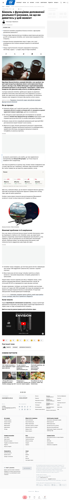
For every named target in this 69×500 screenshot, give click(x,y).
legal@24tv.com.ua (52, 478)
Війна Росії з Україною (31, 418)
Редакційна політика (39, 400)
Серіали (27, 444)
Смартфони (43, 2)
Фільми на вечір (29, 441)
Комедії (27, 442)
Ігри (58, 409)
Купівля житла (7, 454)
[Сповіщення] (68, 3)
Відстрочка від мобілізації (53, 427)
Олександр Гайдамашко (12, 21)
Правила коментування (51, 410)
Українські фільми (30, 439)
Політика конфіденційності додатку (50, 404)
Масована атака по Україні (31, 427)
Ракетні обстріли (29, 420)
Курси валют (7, 439)
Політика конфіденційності (50, 396)
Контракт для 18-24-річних (53, 425)
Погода (5, 429)
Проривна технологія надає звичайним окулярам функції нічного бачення (21, 101)
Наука (24, 2)
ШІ (28, 2)
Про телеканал (38, 402)
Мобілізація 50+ (50, 421)
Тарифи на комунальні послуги (11, 442)
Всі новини (7, 418)
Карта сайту (59, 407)
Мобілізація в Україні (52, 418)
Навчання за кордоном (52, 444)
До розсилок (27, 468)
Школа (48, 439)
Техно (3, 6)
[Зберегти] (41, 54)
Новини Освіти (51, 435)
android (39, 485)
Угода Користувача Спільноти (50, 407)
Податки (6, 444)
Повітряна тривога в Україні (32, 425)
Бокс (27, 452)
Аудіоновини (7, 427)
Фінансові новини (8, 441)
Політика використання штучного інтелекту (50, 400)
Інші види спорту (29, 460)
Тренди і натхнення (8, 456)
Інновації (18, 2)
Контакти (59, 398)
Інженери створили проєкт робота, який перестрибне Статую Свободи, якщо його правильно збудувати (22, 295)
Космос (32, 2)
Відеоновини (7, 425)
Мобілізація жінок (51, 423)
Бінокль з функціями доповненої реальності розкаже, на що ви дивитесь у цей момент (28, 6)
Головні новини (7, 420)
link (19, 407)
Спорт (27, 451)
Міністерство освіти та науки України (55, 437)
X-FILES (37, 2)
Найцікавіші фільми (30, 437)
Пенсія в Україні (7, 446)
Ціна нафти (6, 437)
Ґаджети (50, 2)
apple (47, 485)
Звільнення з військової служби (54, 420)
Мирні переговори (30, 423)
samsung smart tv (62, 485)
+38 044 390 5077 (23, 398)
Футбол (27, 454)
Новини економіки (9, 435)
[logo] (10, 2)
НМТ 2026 (49, 441)
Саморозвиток (50, 442)
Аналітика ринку (7, 452)
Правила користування (40, 409)
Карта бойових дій (30, 421)
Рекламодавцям (38, 407)
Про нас (36, 396)
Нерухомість (7, 451)
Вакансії (59, 400)
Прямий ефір (7, 423)
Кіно (27, 435)
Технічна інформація (61, 396)
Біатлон (27, 458)
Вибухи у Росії (29, 429)
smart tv (54, 485)
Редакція (37, 398)
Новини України (7, 421)
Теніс (27, 456)
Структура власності (61, 402)
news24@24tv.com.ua (7, 398)
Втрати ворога (29, 431)
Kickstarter (10, 24)
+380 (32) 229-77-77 (44, 477)
